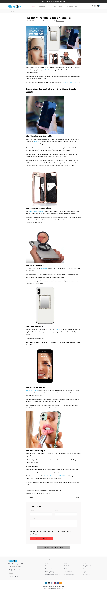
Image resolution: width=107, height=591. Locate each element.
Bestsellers (67, 566)
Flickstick (36, 141)
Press (47, 566)
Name (32, 511)
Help (84, 563)
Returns (85, 569)
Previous (30, 497)
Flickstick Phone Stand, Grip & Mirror (55, 476)
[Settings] (95, 6)
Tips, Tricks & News (17, 11)
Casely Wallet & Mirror (36, 211)
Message (33, 518)
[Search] (92, 6)
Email (56, 511)
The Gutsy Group (58, 588)
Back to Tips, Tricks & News (53, 547)
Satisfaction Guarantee (59, 1)
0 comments (60, 21)
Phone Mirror (43, 490)
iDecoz (58, 329)
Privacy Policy (49, 572)
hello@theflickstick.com (15, 570)
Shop (65, 563)
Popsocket (44, 268)
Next (77, 497)
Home (9, 11)
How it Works (56, 6)
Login (84, 572)
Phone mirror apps (32, 390)
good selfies (46, 70)
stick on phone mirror (70, 82)
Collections (43, 6)
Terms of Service (50, 569)
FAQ (46, 563)
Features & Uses (71, 6)
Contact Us (86, 575)
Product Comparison (54, 490)
